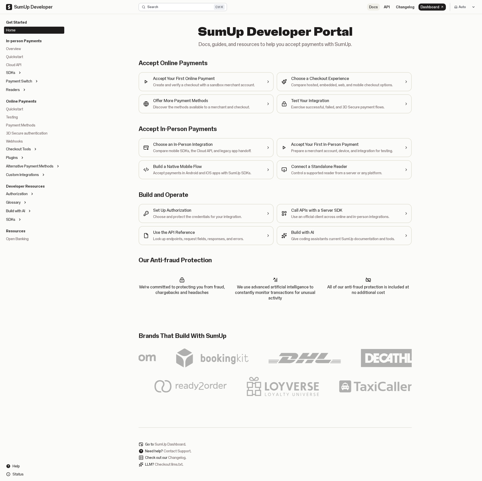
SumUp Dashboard (170, 444)
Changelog (405, 7)
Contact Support (177, 451)
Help (16, 466)
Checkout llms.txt (169, 464)
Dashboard (429, 7)
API (387, 7)
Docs (373, 7)
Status (18, 474)
